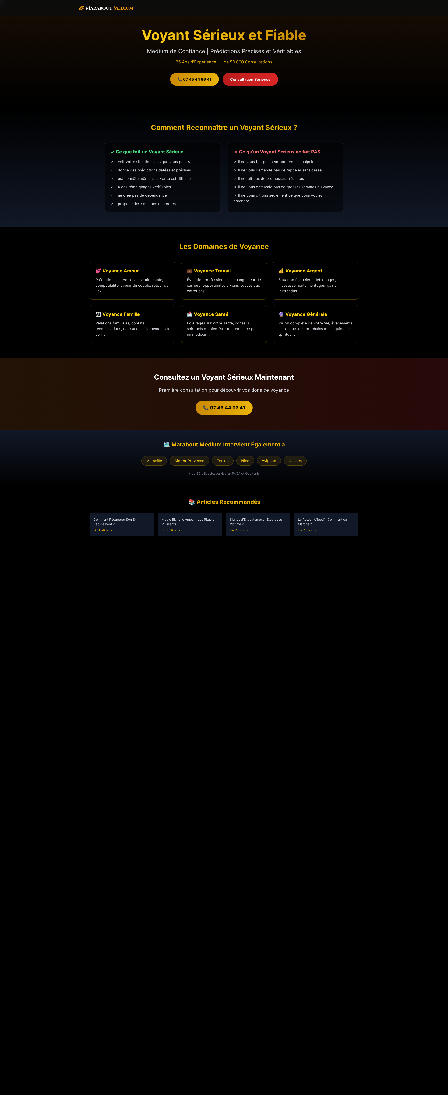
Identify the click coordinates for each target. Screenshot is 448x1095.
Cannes (295, 460)
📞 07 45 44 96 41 (194, 79)
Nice (245, 460)
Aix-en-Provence (189, 460)
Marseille (154, 460)
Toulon (223, 460)
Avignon (269, 460)
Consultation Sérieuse (250, 79)
